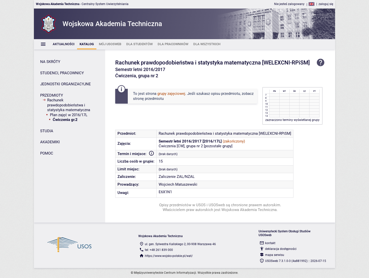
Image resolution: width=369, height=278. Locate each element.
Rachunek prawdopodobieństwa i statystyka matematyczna (68, 105)
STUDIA (46, 131)
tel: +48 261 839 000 (159, 250)
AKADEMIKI (50, 142)
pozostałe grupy (218, 146)
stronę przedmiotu (148, 98)
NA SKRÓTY (50, 61)
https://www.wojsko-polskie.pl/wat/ (169, 256)
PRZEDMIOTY (51, 95)
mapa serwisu (274, 255)
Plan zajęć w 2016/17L (68, 115)
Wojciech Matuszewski (178, 184)
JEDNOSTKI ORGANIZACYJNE (65, 84)
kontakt (270, 243)
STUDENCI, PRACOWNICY (62, 73)
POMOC (46, 153)
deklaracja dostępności (280, 249)
